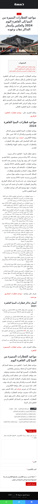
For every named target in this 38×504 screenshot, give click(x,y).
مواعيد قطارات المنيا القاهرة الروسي (27, 419)
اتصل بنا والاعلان (16, 497)
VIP (25, 331)
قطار (15, 408)
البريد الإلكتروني (31, 469)
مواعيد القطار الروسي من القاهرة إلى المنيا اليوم (24, 411)
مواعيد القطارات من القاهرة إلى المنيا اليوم (26, 414)
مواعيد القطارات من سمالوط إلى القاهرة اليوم (25, 416)
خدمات (19, 14)
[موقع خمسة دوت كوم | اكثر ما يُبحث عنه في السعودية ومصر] (19, 4)
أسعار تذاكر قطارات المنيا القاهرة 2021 (25, 69)
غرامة (19, 389)
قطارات (11, 408)
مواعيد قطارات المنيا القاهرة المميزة (27, 421)
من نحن (24, 497)
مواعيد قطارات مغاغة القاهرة (10, 421)
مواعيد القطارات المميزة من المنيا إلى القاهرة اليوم (22, 71)
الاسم (34, 462)
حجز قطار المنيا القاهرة (23, 408)
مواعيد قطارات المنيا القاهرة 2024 (26, 67)
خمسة (21, 138)
